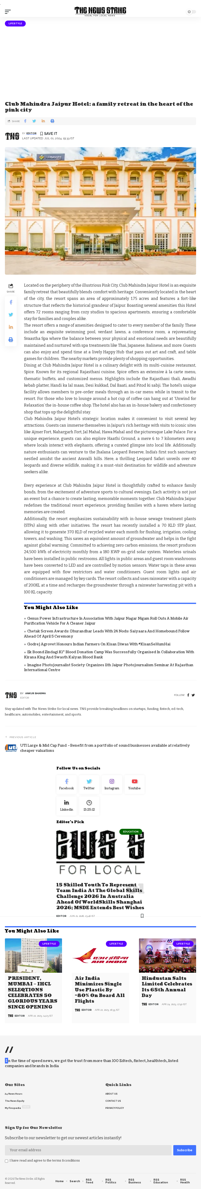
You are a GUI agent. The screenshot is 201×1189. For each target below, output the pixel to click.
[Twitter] (89, 784)
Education (130, 831)
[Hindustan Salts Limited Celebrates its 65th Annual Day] (167, 955)
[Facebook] (188, 695)
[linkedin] (66, 806)
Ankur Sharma (35, 693)
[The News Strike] (100, 12)
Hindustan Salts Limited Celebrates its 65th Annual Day (167, 987)
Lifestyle (15, 23)
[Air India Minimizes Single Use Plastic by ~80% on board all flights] (100, 955)
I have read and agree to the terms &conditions (45, 1160)
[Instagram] (111, 784)
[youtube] (134, 784)
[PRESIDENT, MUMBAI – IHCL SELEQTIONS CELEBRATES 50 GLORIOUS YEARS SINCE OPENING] (33, 955)
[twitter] (193, 695)
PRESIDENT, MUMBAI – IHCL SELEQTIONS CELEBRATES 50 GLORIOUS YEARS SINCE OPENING (32, 992)
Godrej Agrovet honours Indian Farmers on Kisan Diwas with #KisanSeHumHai (98, 644)
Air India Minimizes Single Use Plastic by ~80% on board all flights (100, 990)
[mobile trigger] (9, 12)
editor (31, 133)
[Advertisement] (100, 63)
